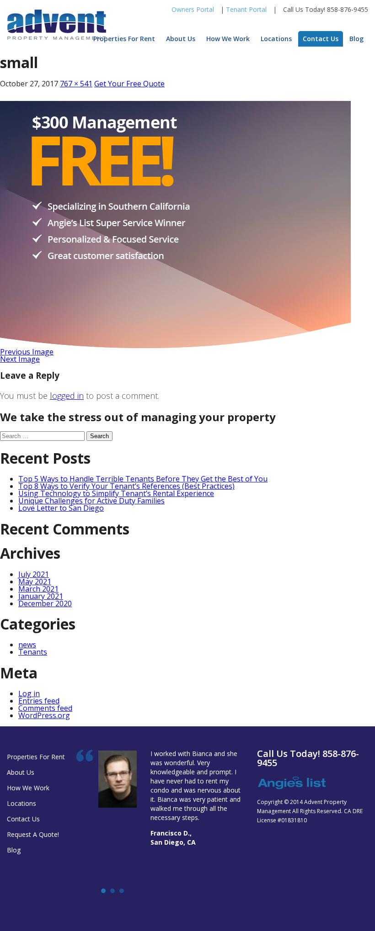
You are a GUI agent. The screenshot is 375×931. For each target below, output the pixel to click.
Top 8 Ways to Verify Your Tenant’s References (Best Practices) (126, 486)
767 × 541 (76, 84)
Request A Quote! (33, 834)
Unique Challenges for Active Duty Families (91, 501)
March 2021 (38, 589)
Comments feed (45, 708)
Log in (29, 693)
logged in (67, 395)
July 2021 (33, 574)
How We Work (228, 38)
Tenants (32, 652)
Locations (276, 38)
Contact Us (320, 38)
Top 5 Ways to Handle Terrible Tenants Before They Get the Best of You (143, 479)
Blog (356, 38)
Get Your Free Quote (129, 84)
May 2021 (34, 582)
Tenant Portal (246, 9)
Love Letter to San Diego (61, 508)
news (27, 645)
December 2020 (45, 603)
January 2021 (40, 596)
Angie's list (291, 783)
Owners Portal (192, 9)
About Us (180, 38)
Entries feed (38, 701)
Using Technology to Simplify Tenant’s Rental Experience (116, 493)
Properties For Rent (124, 38)
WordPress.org (44, 715)
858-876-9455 (347, 9)
